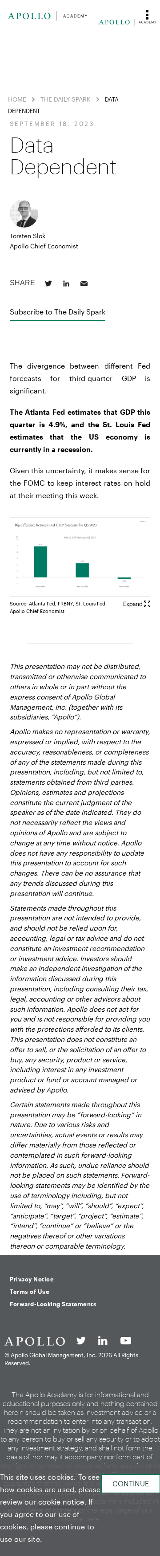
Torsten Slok (27, 236)
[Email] (84, 283)
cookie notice (61, 1501)
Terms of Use (29, 1291)
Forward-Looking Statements (53, 1304)
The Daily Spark (65, 99)
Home (17, 99)
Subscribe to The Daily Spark (57, 311)
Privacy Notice (32, 1279)
